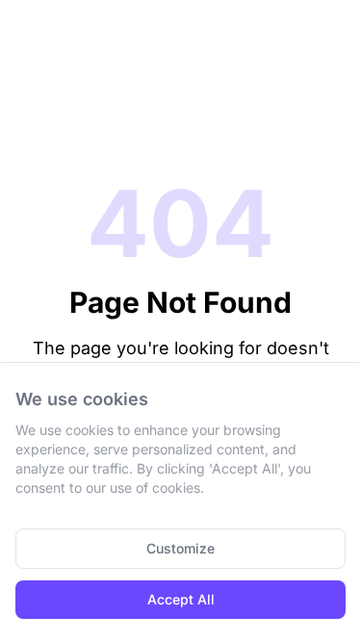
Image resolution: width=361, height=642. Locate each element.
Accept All (181, 599)
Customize (180, 548)
